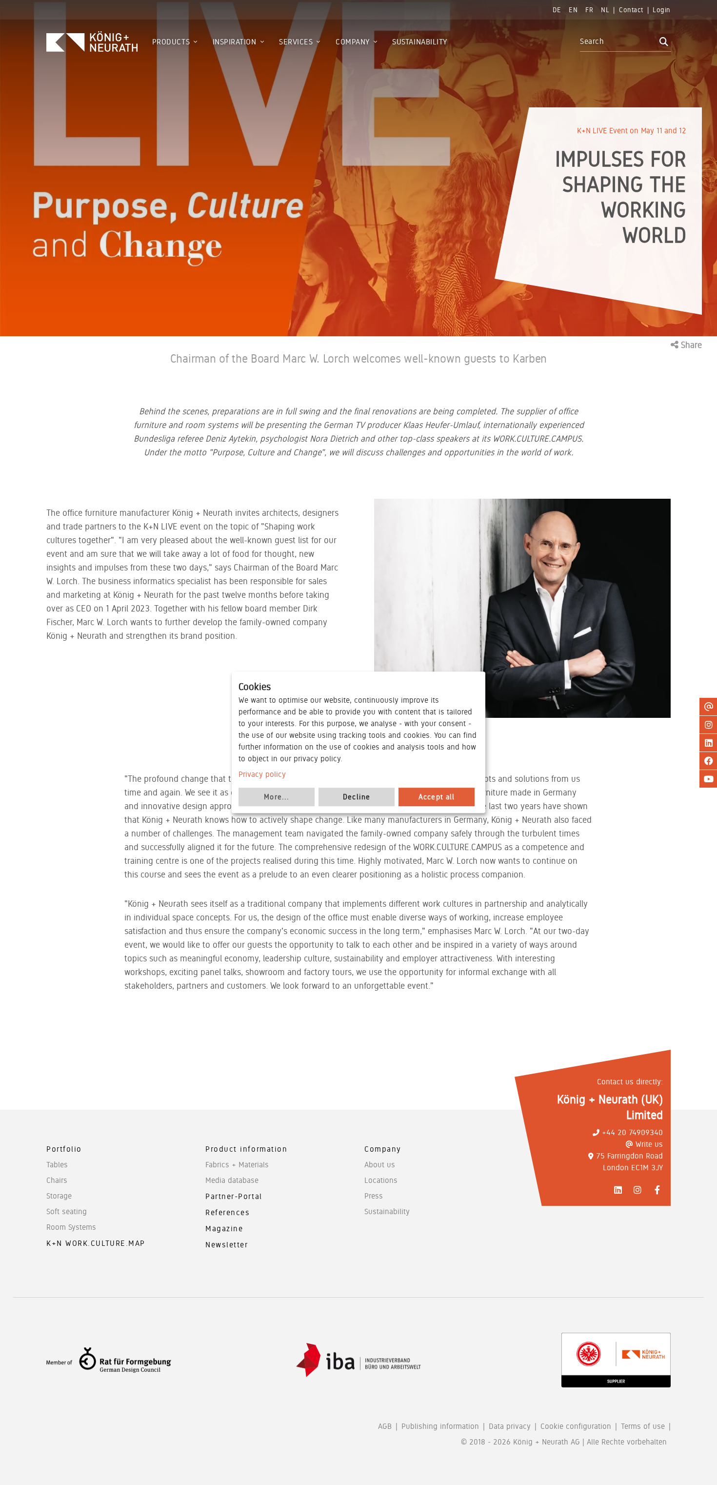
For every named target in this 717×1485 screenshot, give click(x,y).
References (227, 1212)
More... (276, 797)
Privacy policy (262, 774)
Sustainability (387, 1211)
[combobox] (618, 41)
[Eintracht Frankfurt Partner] (616, 1360)
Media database (232, 1180)
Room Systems (71, 1227)
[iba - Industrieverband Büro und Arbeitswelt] (358, 1360)
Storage (59, 1195)
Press (373, 1195)
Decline (356, 797)
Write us (649, 1144)
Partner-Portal (233, 1196)
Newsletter (226, 1244)
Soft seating (66, 1211)
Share (690, 345)
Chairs (56, 1180)
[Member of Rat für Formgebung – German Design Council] (108, 1360)
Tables (57, 1164)
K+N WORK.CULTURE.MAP (95, 1243)
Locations (381, 1180)
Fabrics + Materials (237, 1164)
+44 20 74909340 (632, 1132)
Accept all (436, 797)
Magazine (224, 1228)
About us (379, 1164)
